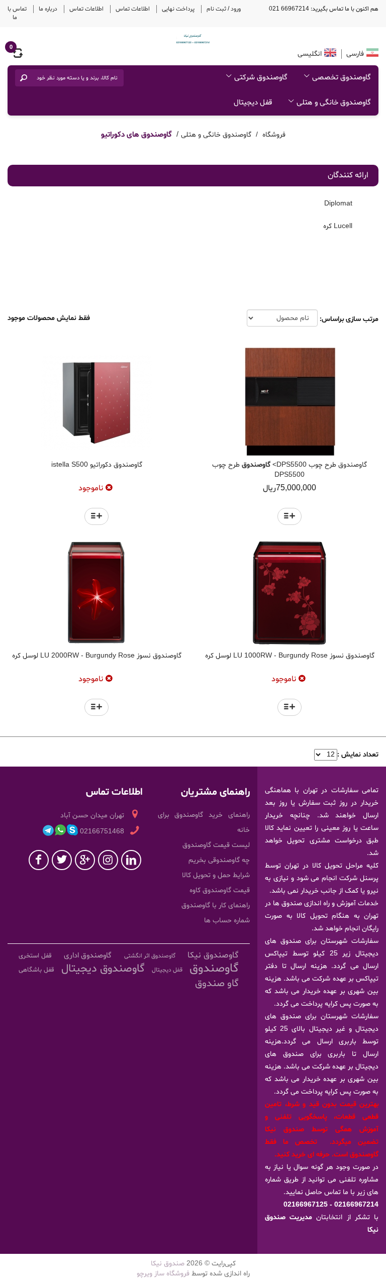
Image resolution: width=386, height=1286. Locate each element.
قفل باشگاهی (36, 970)
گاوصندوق (214, 968)
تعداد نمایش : (357, 755)
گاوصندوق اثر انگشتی (149, 956)
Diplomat (339, 203)
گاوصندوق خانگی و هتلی (334, 102)
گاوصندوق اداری (88, 955)
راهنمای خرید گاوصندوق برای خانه (204, 822)
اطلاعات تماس (133, 9)
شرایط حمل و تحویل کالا (216, 875)
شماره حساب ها (227, 920)
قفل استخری (35, 955)
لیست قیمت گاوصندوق (216, 845)
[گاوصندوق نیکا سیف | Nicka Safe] (193, 38)
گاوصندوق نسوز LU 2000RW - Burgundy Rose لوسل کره (96, 656)
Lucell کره (338, 226)
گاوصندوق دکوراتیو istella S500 (96, 465)
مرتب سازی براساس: (349, 319)
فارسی (354, 54)
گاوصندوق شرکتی (260, 77)
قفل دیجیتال (253, 102)
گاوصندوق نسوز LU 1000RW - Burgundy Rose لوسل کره (289, 656)
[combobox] (76, 77)
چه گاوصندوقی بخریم (219, 860)
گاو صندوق (217, 984)
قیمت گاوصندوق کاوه (219, 890)
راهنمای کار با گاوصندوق (215, 905)
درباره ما (48, 9)
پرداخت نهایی (178, 9)
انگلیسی (310, 54)
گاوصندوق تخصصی (341, 77)
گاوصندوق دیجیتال (103, 969)
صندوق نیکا (167, 1263)
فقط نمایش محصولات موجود (49, 318)
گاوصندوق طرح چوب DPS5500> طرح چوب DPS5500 (289, 470)
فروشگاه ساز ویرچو (163, 1273)
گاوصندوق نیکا (213, 955)
